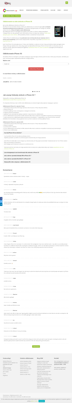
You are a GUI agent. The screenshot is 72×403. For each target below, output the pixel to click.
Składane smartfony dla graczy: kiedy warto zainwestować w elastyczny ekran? (44, 368)
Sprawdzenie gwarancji (32, 10)
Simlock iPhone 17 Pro (25, 367)
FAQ (4, 366)
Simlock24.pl (5, 396)
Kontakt (66, 10)
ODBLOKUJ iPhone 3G (36, 69)
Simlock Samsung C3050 (25, 368)
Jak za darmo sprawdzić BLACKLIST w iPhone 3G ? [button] (17, 159)
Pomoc (59, 10)
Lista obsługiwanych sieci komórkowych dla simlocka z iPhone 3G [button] (21, 152)
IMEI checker (13, 396)
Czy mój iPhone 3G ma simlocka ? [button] (13, 133)
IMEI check (26, 396)
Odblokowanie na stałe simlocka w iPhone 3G (17, 21)
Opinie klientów (44, 10)
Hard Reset (19, 396)
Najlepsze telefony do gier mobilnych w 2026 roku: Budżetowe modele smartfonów (44, 363)
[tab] (36, 133)
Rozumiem (41, 401)
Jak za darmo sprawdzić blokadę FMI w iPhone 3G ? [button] (17, 155)
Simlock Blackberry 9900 (25, 361)
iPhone (12, 16)
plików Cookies (34, 401)
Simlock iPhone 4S (24, 370)
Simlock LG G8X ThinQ (25, 374)
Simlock (21, 10)
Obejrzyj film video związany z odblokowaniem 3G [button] (17, 162)
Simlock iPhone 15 (24, 372)
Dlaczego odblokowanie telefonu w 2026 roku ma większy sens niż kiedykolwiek (43, 386)
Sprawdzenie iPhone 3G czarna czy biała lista (38, 47)
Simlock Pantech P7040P (25, 363)
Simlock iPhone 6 (24, 365)
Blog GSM (53, 10)
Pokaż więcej (36, 346)
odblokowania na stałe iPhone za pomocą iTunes (14, 99)
